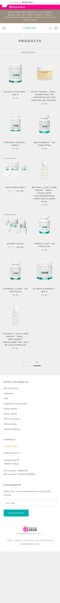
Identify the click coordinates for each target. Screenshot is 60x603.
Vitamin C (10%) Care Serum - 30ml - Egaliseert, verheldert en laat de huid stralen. (15, 339)
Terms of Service (12, 418)
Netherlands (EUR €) (28, 534)
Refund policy (10, 424)
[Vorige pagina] (23, 362)
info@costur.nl (11, 446)
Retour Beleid (10, 413)
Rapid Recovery (15, 187)
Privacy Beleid (10, 408)
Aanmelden (16, 513)
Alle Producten (11, 388)
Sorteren (29, 52)
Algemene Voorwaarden (15, 403)
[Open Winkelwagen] (56, 28)
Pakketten (8, 393)
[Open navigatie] (4, 28)
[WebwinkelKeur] (30, 529)
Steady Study (15, 244)
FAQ (6, 398)
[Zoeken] (50, 28)
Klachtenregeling (12, 429)
